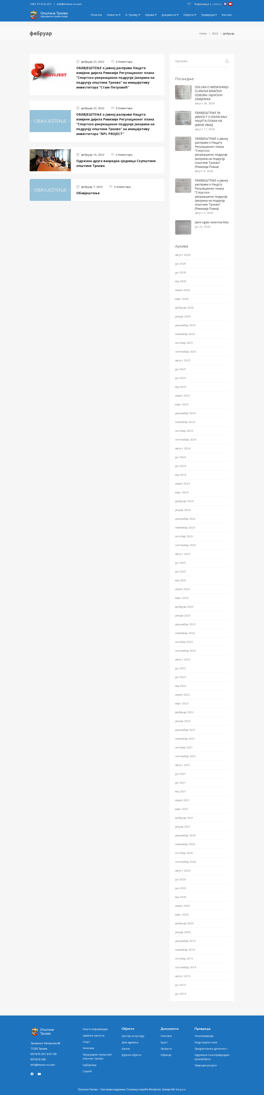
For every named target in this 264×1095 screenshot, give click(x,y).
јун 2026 (180, 272)
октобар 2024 (184, 430)
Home (203, 33)
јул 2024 (180, 457)
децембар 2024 (185, 413)
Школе (126, 1048)
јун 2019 (180, 993)
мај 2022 (180, 686)
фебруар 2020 (184, 923)
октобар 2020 (184, 853)
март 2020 (182, 914)
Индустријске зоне (205, 1042)
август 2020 (182, 870)
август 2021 (182, 765)
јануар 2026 (183, 316)
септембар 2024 (185, 439)
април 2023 (182, 589)
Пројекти (166, 1048)
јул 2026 (180, 263)
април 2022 (182, 694)
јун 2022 (180, 677)
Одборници (89, 1065)
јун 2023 (180, 571)
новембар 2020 (185, 844)
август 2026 (182, 255)
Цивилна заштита (93, 1035)
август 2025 (182, 360)
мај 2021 (180, 791)
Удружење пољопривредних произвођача (211, 1057)
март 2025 (182, 404)
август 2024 (182, 448)
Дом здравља (130, 1042)
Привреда (208, 15)
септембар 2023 (185, 545)
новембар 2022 (185, 633)
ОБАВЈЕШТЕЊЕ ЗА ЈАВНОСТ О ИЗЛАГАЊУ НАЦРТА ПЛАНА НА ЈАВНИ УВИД (211, 119)
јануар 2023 (183, 615)
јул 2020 (180, 879)
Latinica (216, 4)
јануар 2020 (183, 932)
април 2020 (182, 905)
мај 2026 (180, 281)
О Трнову (131, 15)
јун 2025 (180, 378)
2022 (215, 33)
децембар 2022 (185, 624)
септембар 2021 (185, 756)
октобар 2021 (184, 747)
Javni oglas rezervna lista (211, 222)
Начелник (88, 1048)
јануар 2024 (183, 510)
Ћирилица (201, 4)
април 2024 (182, 483)
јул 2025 (180, 369)
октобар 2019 (184, 958)
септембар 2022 (185, 650)
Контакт (227, 15)
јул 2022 (180, 668)
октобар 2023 (184, 536)
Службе (87, 1071)
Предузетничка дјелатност (210, 1048)
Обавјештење (88, 193)
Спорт (86, 1041)
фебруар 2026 (184, 307)
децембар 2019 (185, 941)
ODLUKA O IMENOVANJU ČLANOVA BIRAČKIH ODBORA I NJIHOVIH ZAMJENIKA (212, 93)
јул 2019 (180, 985)
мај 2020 (180, 897)
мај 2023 (180, 580)
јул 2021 (180, 773)
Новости (113, 15)
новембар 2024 (185, 422)
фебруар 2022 (184, 712)
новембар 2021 (185, 738)
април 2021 (182, 800)
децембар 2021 (185, 729)
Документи (169, 15)
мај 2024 (180, 474)
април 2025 (182, 395)
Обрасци (166, 1055)
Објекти (188, 15)
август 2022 (182, 659)
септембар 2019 (185, 967)
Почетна (96, 15)
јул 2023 (180, 562)
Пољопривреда (203, 1036)
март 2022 (182, 703)
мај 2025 (180, 386)
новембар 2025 (185, 334)
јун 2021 (180, 782)
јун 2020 (180, 888)
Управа (150, 15)
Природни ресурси (205, 1065)
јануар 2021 (183, 826)
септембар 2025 (185, 351)
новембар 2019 (185, 949)
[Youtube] (230, 4)
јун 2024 (180, 466)
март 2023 (182, 598)
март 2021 (182, 809)
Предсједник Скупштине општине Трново (97, 1056)
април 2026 (182, 290)
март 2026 (182, 298)
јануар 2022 (183, 721)
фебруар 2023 (184, 606)
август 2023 (182, 554)
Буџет (164, 1042)
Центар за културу (133, 1036)
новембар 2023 (185, 527)
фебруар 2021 (184, 817)
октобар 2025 (184, 342)
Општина (166, 1036)
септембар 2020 (185, 861)
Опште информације (95, 1029)
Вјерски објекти (131, 1055)
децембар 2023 (185, 518)
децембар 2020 (185, 835)
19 (189, 4)
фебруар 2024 (184, 501)
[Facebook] (225, 4)
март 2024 (182, 492)
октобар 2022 (184, 642)
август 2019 (182, 976)
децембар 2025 (185, 325)
